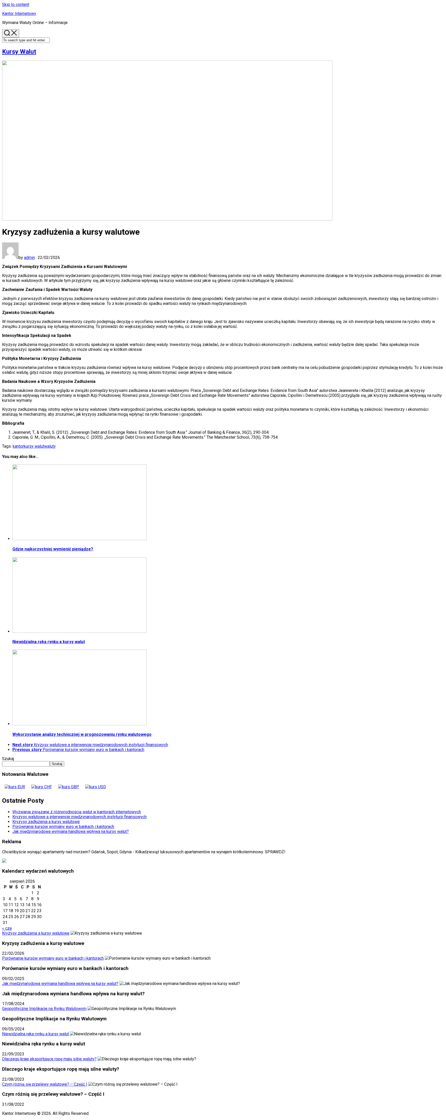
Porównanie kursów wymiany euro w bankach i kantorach (63, 826)
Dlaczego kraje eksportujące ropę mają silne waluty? (49, 1058)
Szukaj (8, 758)
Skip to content (15, 4)
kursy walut (34, 446)
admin (29, 257)
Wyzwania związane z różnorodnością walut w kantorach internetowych (76, 811)
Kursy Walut (19, 51)
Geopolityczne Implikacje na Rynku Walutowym (44, 1008)
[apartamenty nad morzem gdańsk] (4, 861)
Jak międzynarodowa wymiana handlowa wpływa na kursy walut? (70, 831)
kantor (18, 446)
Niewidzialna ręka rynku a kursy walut (48, 641)
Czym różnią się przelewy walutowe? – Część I (44, 1084)
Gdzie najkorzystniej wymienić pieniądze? (52, 549)
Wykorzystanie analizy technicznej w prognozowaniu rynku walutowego (82, 734)
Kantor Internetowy (19, 13)
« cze (7, 928)
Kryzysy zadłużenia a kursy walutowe (46, 821)
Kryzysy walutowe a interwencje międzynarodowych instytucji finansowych (79, 816)
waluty (50, 446)
